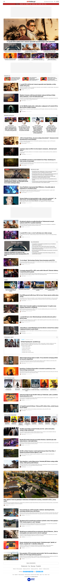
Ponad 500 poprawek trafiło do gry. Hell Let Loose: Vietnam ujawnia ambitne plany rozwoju (31, 297)
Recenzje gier (44, 169)
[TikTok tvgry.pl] (38, 571)
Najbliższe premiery (46, 568)
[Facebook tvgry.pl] (42, 571)
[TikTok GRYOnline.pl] (28, 571)
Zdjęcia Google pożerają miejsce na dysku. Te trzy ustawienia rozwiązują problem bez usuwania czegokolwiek (31, 360)
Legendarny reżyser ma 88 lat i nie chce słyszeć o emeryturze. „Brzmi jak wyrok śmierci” (31, 151)
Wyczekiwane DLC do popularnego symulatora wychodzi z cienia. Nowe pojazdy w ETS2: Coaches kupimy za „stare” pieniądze (31, 523)
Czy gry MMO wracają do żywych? (24, 285)
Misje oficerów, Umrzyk (25, 349)
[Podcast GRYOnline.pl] (29, 571)
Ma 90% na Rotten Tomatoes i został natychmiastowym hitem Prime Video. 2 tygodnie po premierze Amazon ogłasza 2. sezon (31, 453)
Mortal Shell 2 (17, 384)
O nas (13, 574)
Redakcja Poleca (31, 115)
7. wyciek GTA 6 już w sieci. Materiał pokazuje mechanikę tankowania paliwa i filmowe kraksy (31, 319)
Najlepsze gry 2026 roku (26, 568)
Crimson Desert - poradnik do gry (47, 420)
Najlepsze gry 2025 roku (34, 568)
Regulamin (16, 574)
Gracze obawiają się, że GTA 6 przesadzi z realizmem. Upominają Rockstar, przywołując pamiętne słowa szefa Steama (31, 512)
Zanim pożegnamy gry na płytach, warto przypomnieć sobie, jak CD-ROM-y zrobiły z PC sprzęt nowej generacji (10, 125)
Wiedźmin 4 (40, 568)
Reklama (38, 574)
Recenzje (33, 566)
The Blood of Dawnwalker (44, 384)
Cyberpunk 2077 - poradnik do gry (14, 420)
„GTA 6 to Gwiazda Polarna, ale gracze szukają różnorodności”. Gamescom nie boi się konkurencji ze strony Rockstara (31, 140)
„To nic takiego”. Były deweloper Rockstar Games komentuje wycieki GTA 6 (24, 56)
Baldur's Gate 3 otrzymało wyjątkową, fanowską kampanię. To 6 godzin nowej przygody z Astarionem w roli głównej (51, 56)
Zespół (41, 574)
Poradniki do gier (31, 337)
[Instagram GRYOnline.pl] (25, 571)
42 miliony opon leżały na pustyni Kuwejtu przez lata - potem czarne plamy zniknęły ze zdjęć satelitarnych (31, 431)
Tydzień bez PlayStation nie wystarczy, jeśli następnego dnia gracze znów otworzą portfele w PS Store (12, 47)
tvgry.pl (31, 280)
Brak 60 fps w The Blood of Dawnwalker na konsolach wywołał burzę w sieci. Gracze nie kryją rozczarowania (10, 56)
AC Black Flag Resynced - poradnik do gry (31, 346)
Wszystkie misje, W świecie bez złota (28, 352)
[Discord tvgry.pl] (41, 571)
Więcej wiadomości (31, 563)
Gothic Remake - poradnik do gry (7, 420)
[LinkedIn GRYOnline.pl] (31, 571)
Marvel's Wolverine (53, 384)
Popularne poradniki (31, 415)
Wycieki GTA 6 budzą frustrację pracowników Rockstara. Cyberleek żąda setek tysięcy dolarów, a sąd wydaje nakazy (38, 56)
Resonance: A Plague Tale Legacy (26, 385)
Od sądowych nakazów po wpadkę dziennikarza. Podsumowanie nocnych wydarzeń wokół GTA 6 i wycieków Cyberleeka (31, 47)
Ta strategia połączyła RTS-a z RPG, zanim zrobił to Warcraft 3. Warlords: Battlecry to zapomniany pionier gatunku (31, 273)
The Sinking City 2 (8, 384)
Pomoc (48, 574)
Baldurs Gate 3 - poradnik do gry (41, 420)
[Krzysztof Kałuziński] (4, 57)
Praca (43, 574)
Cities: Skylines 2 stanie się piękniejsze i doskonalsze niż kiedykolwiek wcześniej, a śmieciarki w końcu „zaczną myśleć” (31, 488)
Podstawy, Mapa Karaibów (26, 348)
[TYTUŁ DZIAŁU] (31, 378)
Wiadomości (24, 566)
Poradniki (38, 566)
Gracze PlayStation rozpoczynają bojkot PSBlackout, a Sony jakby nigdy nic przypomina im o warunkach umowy (31, 189)
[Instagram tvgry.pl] (39, 571)
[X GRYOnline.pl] (26, 571)
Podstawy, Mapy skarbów (26, 346)
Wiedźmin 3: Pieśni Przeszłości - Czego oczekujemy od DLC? (51, 286)
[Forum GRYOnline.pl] (32, 571)
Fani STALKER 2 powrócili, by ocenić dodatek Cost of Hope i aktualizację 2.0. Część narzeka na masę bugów (31, 162)
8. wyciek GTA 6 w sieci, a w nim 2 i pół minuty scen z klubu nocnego (49, 47)
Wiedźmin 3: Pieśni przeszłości (17, 568)
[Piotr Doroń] (4, 39)
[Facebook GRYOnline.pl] (23, 571)
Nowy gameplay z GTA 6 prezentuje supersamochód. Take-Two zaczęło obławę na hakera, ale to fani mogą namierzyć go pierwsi (31, 556)
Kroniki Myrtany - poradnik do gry (34, 420)
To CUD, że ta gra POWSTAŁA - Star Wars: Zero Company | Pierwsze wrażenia (10, 286)
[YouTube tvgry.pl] (36, 571)
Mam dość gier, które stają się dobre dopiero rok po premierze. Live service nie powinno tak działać (24, 125)
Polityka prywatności (27, 574)
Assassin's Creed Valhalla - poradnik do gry (54, 420)
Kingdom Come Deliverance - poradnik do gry (21, 420)
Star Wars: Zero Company (35, 384)
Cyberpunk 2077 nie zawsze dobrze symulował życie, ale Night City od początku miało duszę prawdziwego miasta (51, 125)
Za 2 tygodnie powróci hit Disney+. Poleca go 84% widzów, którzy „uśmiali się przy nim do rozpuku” (31, 408)
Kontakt (46, 574)
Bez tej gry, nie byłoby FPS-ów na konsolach (37, 286)
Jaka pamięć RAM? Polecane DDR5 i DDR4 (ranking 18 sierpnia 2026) (43, 246)
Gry (44, 242)
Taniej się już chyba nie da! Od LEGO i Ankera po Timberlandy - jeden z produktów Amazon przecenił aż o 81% (12, 79)
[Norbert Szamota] (4, 49)
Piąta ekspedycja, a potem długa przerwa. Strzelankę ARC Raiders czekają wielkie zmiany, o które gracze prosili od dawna (31, 464)
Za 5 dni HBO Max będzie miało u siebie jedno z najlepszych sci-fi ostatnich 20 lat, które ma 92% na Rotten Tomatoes (31, 108)
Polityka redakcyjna (21, 574)
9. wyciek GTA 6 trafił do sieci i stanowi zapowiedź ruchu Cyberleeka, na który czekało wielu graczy (31, 30)
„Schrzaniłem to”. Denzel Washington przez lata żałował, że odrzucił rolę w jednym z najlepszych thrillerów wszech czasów (31, 330)
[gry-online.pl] (31, 1)
